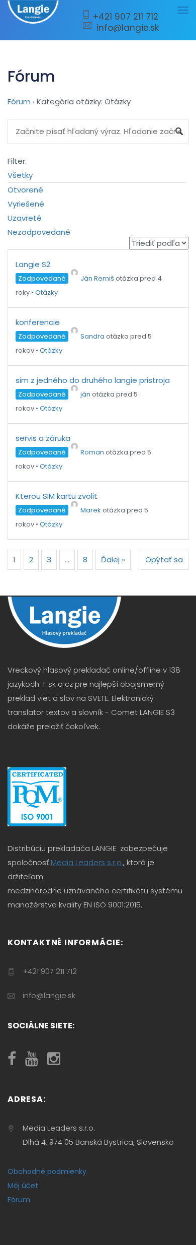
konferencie (38, 322)
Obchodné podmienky (47, 1171)
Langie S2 (33, 264)
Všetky (20, 175)
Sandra (92, 336)
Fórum (19, 101)
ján (85, 394)
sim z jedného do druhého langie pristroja (93, 380)
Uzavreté (25, 218)
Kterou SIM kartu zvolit (56, 496)
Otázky (46, 292)
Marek (90, 510)
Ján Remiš (97, 278)
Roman (92, 452)
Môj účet (23, 1186)
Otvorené (25, 189)
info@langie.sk (125, 28)
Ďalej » (113, 559)
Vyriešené (26, 204)
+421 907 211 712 (124, 17)
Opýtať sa (164, 559)
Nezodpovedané (39, 232)
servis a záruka (43, 438)
